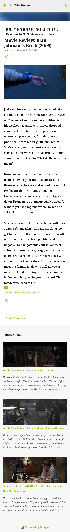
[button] (6, 57)
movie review (22, 293)
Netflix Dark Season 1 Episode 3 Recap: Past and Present (34, 428)
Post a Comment (15, 318)
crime (8, 293)
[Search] (65, 5)
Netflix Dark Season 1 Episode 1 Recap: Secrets (28, 370)
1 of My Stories (20, 5)
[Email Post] (6, 289)
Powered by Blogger (37, 527)
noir (35, 293)
